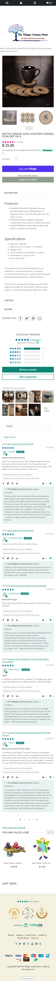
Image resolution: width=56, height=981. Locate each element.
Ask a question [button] (28, 376)
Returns (11, 935)
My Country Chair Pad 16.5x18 (20, 444)
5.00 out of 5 (35, 340)
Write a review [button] (28, 369)
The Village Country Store (31, 966)
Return (8, 309)
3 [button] (29, 819)
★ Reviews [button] (28, 979)
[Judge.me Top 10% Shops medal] (42, 913)
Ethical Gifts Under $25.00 (18, 48)
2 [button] (24, 819)
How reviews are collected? (14, 827)
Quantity (6, 159)
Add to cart (28, 179)
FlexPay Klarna (23, 938)
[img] (8, 448)
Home (2, 48)
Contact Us (42, 935)
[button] (8, 142)
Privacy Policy (30, 935)
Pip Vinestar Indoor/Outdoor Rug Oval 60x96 (27, 585)
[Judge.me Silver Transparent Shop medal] (28, 913)
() (50, 2)
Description (10, 193)
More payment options (28, 175)
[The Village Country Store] (28, 31)
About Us (35, 938)
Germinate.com (28, 969)
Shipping (8, 300)
